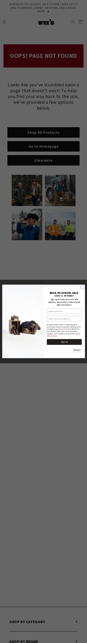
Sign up (64, 342)
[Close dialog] (82, 287)
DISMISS (76, 350)
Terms (54, 336)
